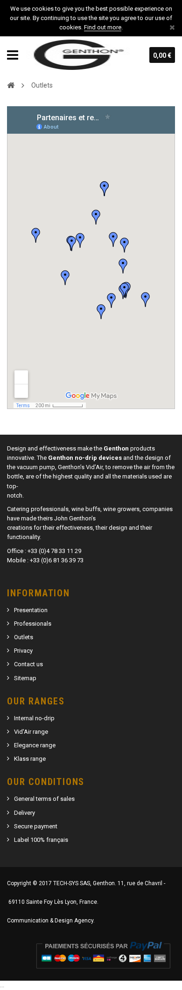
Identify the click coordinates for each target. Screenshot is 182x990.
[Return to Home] (10, 84)
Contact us (28, 664)
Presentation (31, 610)
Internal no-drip (34, 718)
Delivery (24, 812)
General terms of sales (44, 798)
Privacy (23, 650)
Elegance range (35, 745)
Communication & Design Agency (50, 920)
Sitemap (25, 678)
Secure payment (35, 826)
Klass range (30, 758)
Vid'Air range (31, 731)
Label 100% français (41, 839)
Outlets (23, 637)
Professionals (32, 623)
